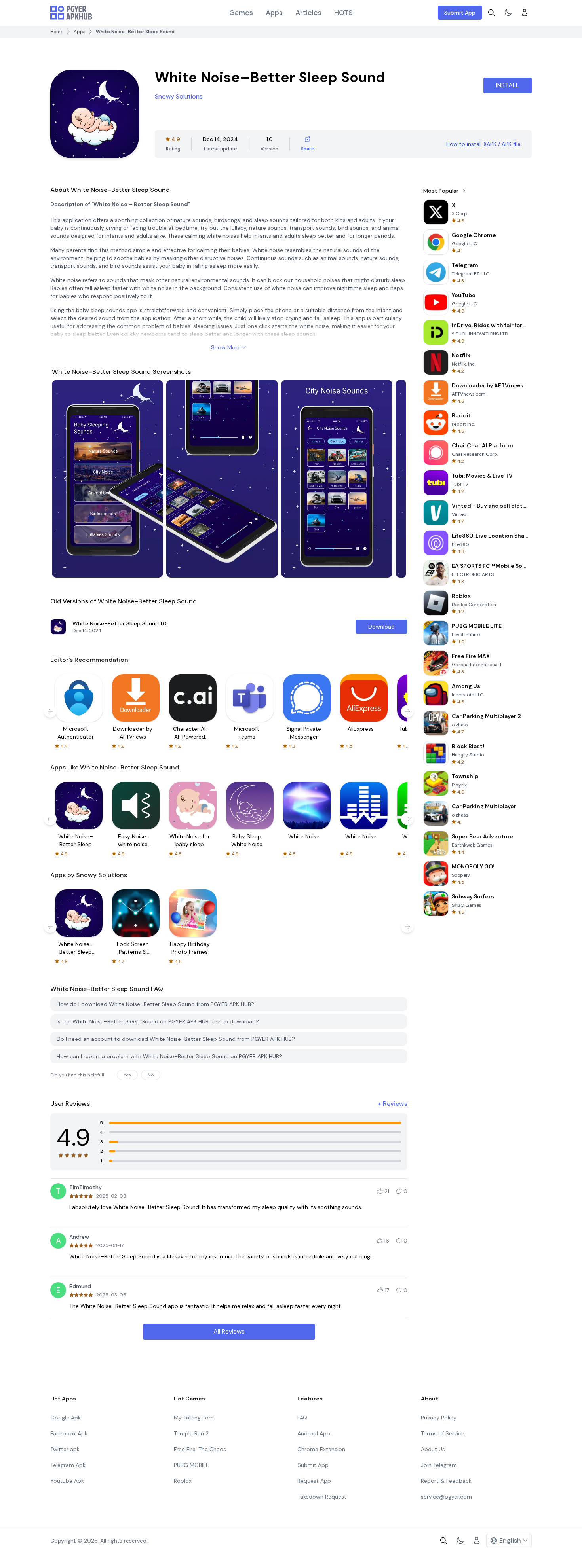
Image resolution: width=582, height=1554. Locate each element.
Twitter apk (65, 1449)
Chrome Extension (321, 1449)
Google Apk (65, 1417)
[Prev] (65, 479)
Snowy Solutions (179, 96)
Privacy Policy (438, 1417)
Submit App (459, 12)
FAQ (302, 1417)
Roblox (183, 1480)
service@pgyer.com (446, 1496)
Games (241, 12)
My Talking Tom (194, 1417)
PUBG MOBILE (191, 1465)
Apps (274, 12)
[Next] (392, 479)
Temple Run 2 (191, 1433)
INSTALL (507, 85)
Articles (308, 12)
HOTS (343, 12)
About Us (433, 1449)
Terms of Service (442, 1433)
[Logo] (71, 13)
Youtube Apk (67, 1480)
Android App (313, 1433)
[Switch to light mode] (508, 13)
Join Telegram (439, 1465)
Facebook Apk (68, 1433)
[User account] (524, 13)
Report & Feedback (446, 1480)
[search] (491, 13)
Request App (314, 1480)
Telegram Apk (68, 1465)
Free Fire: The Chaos (200, 1449)
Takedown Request (321, 1496)
